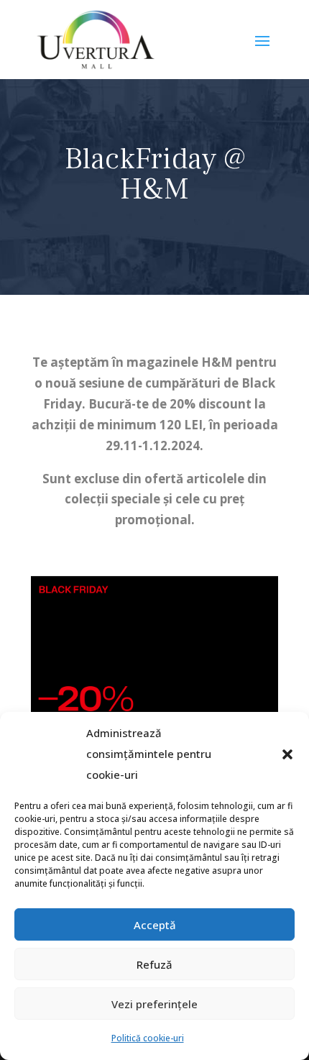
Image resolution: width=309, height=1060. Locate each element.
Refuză (154, 964)
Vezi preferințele (154, 1004)
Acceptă (155, 925)
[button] (287, 754)
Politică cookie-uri (147, 1038)
